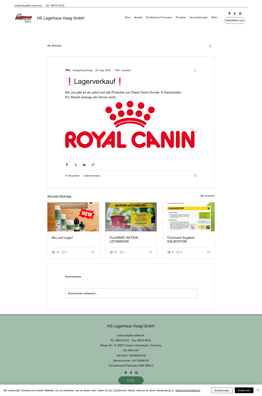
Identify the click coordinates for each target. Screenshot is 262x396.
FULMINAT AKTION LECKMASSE (124, 239)
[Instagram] (240, 13)
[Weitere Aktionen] (195, 70)
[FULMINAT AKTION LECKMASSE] (131, 216)
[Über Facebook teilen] (66, 164)
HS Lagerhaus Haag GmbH (60, 18)
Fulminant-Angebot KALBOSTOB (180, 239)
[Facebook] (235, 13)
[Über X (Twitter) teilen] (75, 164)
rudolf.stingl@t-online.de (28, 5)
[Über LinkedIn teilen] (84, 164)
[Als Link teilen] (93, 164)
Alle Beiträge (54, 45)
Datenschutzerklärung (188, 390)
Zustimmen (244, 390)
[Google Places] (229, 13)
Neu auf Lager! (62, 237)
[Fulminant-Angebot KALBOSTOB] (189, 216)
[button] (210, 45)
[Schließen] (258, 390)
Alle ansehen (207, 195)
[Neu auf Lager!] (73, 216)
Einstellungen (222, 390)
